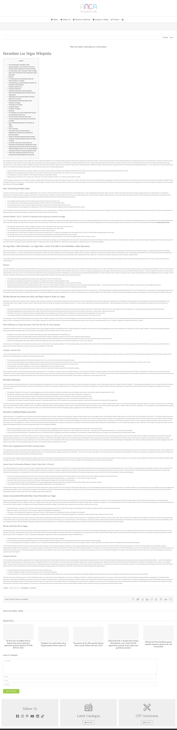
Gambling (11, 111)
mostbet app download (162, 222)
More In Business (13, 129)
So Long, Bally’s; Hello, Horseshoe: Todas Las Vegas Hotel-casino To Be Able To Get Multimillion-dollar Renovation (23, 73)
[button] (123, 19)
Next (171, 37)
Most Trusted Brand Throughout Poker (19, 65)
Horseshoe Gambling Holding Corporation (20, 91)
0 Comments (33, 588)
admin (6, 588)
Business (11, 77)
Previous (165, 37)
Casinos (11, 127)
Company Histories (14, 107)
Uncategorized (24, 588)
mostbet (21, 184)
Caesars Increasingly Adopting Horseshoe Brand (22, 137)
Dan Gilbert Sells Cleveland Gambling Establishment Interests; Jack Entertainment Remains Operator (21, 133)
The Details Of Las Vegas (15, 105)
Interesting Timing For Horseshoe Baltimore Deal (22, 151)
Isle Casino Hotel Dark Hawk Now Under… (20, 117)
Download (89, 722)
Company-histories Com (15, 87)
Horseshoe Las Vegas (14, 109)
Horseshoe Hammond (15, 89)
